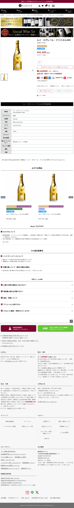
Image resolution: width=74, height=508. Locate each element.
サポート (41, 415)
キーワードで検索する (70, 11)
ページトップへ (71, 321)
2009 (14, 115)
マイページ (4, 415)
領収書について (64, 426)
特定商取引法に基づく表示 (40, 498)
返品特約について (54, 86)
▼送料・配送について (49, 368)
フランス (8, 15)
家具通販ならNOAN (20, 457)
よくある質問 (64, 432)
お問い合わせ (25, 498)
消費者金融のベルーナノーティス (10, 468)
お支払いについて (46, 426)
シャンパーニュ (17, 15)
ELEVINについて (14, 498)
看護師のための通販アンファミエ (10, 465)
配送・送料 (41, 352)
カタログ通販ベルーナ (7, 457)
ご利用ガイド (47, 421)
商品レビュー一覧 (27, 426)
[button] (3, 197)
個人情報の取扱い (55, 498)
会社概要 (41, 447)
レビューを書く (42, 95)
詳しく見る (5, 241)
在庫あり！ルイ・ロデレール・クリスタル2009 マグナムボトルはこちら (43, 160)
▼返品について (11, 408)
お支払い (4, 352)
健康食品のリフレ (26, 468)
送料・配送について (64, 421)
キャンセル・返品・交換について (47, 432)
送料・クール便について (66, 86)
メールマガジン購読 (10, 426)
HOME (2, 15)
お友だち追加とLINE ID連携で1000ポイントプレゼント (58, 328)
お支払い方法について (42, 86)
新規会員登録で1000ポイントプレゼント (20, 328)
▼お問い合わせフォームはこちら (47, 401)
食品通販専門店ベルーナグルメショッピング (13, 454)
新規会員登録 (10, 421)
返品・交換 (4, 384)
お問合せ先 (41, 384)
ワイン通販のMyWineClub (8, 451)
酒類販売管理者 (6, 474)
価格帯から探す (36, 11)
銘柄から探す (20, 11)
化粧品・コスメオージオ (8, 460)
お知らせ (46, 438)
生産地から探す (5, 11)
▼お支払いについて (11, 361)
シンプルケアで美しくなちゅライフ (11, 463)
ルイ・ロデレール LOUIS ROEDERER (33, 15)
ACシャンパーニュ (18, 122)
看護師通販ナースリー (28, 463)
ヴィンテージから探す (53, 11)
